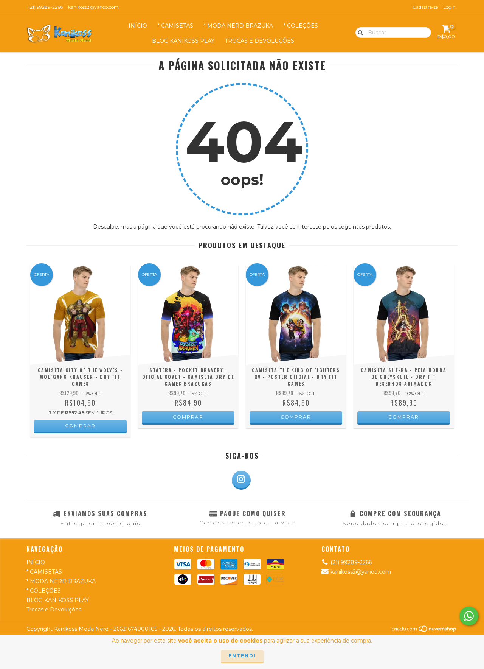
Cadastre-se (425, 7)
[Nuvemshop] (424, 630)
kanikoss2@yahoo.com (93, 7)
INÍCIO (138, 25)
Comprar (80, 425)
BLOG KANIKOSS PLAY (183, 40)
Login (449, 7)
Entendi (242, 655)
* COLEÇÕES (301, 25)
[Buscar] (358, 32)
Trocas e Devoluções (259, 40)
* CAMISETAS (175, 25)
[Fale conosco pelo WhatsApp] (468, 616)
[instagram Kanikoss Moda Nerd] (241, 480)
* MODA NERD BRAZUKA (238, 25)
